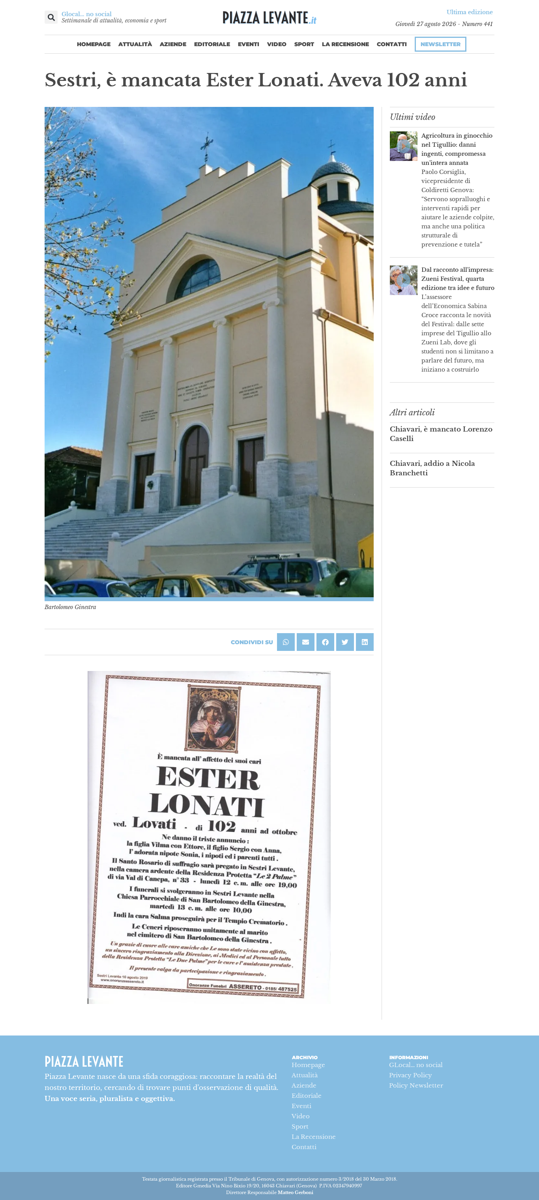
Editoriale (212, 44)
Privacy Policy (410, 1075)
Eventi (248, 44)
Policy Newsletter (416, 1085)
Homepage (93, 44)
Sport (304, 44)
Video (276, 44)
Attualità (135, 44)
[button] (51, 17)
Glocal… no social (87, 14)
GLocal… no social (416, 1065)
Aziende (173, 44)
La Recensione (345, 44)
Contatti (392, 44)
